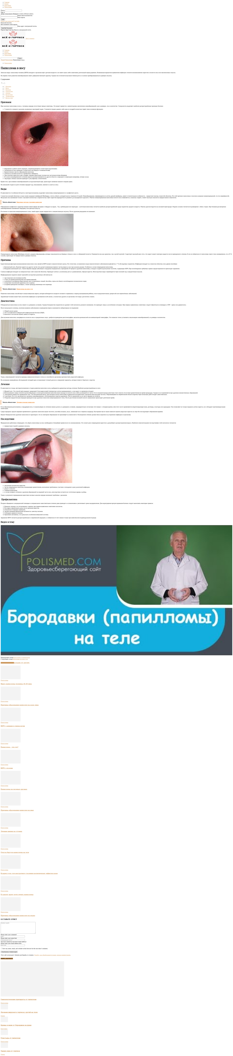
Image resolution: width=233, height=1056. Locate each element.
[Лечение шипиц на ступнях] (11, 826)
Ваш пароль (21, 17)
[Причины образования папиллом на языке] (11, 910)
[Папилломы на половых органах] (11, 784)
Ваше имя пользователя (25, 15)
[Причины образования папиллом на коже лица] (11, 700)
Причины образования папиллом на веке (17, 810)
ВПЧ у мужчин (7, 768)
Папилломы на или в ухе (20, 659)
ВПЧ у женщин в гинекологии (13, 726)
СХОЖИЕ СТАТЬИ (7, 663)
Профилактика (10, 96)
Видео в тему (9, 98)
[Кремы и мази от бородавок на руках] (4, 1021)
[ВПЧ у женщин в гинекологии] (11, 721)
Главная (6, 2)
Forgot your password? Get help (10, 21)
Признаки (8, 86)
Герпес (6, 4)
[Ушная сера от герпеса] (4, 1047)
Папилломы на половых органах (14, 789)
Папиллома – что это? (9, 747)
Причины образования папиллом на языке (18, 915)
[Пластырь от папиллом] (4, 1034)
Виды (7, 88)
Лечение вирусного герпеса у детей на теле (19, 1012)
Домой (3, 60)
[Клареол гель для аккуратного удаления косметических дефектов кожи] (11, 868)
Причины (8, 89)
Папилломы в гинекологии (21, 657)
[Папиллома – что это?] (11, 742)
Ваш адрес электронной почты (27, 26)
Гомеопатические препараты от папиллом (18, 999)
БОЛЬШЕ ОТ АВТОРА (21, 663)
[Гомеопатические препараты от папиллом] (32, 996)
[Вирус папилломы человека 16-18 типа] (11, 678)
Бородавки (7, 5)
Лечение (8, 93)
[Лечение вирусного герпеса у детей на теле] (4, 1009)
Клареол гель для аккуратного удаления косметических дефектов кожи (29, 873)
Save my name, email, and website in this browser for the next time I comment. (25, 948)
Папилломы (8, 7)
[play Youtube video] (116, 590)
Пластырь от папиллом (10, 1038)
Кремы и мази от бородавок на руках (16, 1025)
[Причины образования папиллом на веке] (11, 805)
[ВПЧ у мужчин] (11, 763)
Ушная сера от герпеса (10, 1051)
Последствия (9, 94)
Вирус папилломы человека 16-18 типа (16, 684)
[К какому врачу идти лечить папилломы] (11, 889)
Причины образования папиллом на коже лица (20, 705)
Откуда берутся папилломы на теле (15, 852)
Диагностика (9, 91)
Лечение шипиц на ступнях (11, 831)
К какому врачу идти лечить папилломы (17, 894)
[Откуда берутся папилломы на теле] (11, 847)
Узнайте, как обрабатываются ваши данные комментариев (52, 955)
